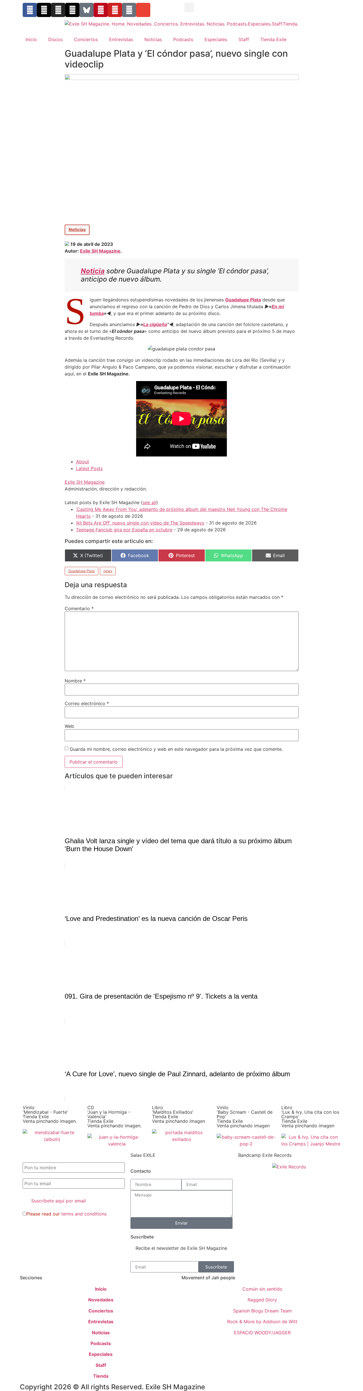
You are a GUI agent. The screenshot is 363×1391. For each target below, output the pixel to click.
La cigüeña (155, 324)
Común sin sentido (262, 1289)
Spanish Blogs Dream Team (262, 1311)
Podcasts (183, 39)
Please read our (66, 1214)
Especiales (215, 39)
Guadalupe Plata (243, 300)
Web (69, 726)
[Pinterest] (101, 10)
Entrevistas (121, 39)
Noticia (93, 271)
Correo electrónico (87, 703)
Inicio (31, 39)
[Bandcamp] (129, 10)
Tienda (100, 1376)
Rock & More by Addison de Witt (262, 1321)
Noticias (153, 39)
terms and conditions (84, 1214)
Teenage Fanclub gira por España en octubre (124, 529)
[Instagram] (58, 10)
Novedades (100, 1300)
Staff (244, 39)
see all (149, 502)
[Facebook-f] (30, 10)
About (82, 461)
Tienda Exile (273, 39)
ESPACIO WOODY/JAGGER (262, 1332)
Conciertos (86, 39)
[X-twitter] (44, 10)
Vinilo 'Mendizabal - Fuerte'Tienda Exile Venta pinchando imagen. (50, 1114)
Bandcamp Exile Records (265, 1155)
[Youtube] (115, 10)
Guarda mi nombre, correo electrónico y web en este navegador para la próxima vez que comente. (176, 749)
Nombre (75, 680)
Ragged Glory (262, 1300)
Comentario (79, 608)
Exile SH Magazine (100, 251)
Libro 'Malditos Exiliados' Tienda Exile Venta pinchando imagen (178, 1114)
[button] (189, 7)
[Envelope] (143, 10)
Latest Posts (89, 468)
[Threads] (72, 10)
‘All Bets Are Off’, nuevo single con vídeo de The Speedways (140, 523)
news (108, 571)
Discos (55, 39)
